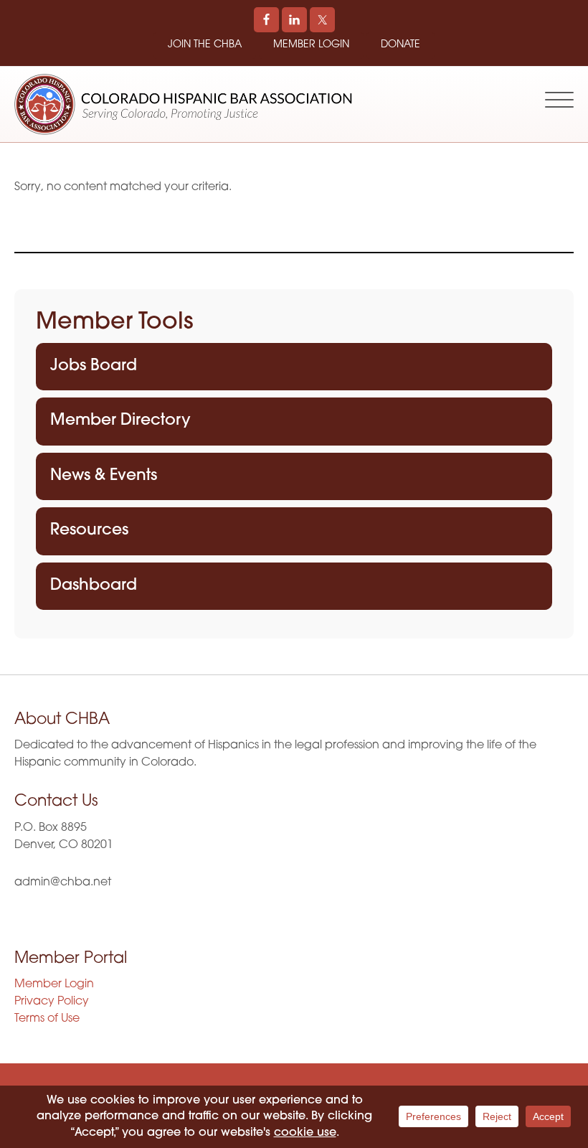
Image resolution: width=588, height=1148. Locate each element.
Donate (400, 44)
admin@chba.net (62, 882)
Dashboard (93, 586)
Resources (89, 530)
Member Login (311, 44)
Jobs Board (93, 366)
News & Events (103, 476)
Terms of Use (47, 1019)
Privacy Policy (51, 1001)
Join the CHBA (205, 44)
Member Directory (120, 421)
